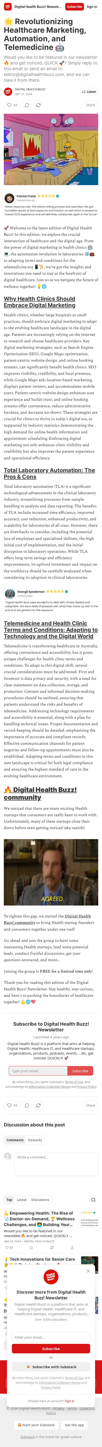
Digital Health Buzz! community (40, 793)
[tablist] (24, 1140)
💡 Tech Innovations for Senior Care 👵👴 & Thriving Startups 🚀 (39, 1262)
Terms (72, 1408)
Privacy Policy (50, 1387)
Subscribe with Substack (54, 1366)
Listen (91, 92)
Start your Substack (38, 1425)
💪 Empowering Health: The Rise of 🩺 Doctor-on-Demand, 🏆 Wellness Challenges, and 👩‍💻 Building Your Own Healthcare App (39, 1219)
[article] (51, 1230)
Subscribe (74, 7)
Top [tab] (9, 1200)
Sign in (92, 7)
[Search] (93, 1200)
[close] (88, 1271)
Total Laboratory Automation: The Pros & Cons (49, 473)
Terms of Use (74, 1378)
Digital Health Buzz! (30, 89)
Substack (27, 1437)
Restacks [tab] (35, 1140)
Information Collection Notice (60, 1382)
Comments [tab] (15, 1140)
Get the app (74, 1425)
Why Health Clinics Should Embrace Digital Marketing (39, 302)
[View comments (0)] (27, 105)
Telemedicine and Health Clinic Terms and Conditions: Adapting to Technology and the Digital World (51, 630)
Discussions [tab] (40, 1200)
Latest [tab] (22, 1200)
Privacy (58, 1408)
